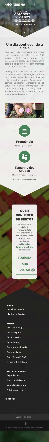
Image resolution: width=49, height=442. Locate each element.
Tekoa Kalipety (14, 332)
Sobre (10, 305)
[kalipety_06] (24, 118)
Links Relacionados (16, 309)
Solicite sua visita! (24, 264)
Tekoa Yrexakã (14, 337)
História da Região (15, 314)
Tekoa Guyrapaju (15, 327)
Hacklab (20, 428)
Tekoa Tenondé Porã (16, 357)
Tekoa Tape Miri (14, 342)
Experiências (13, 375)
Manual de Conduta (16, 385)
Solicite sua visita (15, 390)
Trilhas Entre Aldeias (17, 362)
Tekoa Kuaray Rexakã (17, 347)
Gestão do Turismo (16, 371)
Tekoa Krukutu (14, 352)
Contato (27, 417)
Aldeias (10, 323)
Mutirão (40, 428)
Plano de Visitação (16, 380)
